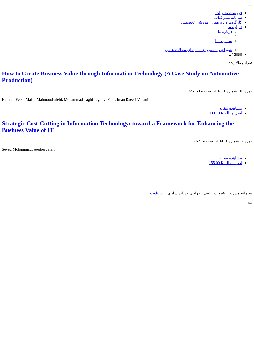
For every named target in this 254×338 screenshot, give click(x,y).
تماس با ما (223, 41)
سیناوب (156, 193)
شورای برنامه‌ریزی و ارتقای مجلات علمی (198, 50)
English (235, 54)
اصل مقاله (225, 113)
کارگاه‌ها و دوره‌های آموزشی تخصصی (211, 22)
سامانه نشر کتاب (228, 17)
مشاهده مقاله (230, 108)
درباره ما (235, 27)
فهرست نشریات (228, 13)
